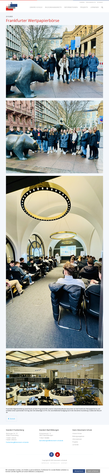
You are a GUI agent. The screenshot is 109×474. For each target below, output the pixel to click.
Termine (82, 2)
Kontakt (64, 463)
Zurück (12, 419)
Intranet (100, 2)
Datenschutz (55, 463)
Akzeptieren (79, 471)
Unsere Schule (36, 7)
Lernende (95, 7)
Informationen (71, 7)
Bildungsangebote (53, 7)
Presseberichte (91, 2)
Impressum (45, 463)
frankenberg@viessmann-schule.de (17, 442)
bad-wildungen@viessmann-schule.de (51, 440)
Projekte (84, 7)
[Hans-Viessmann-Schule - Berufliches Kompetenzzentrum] (12, 6)
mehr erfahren (93, 471)
